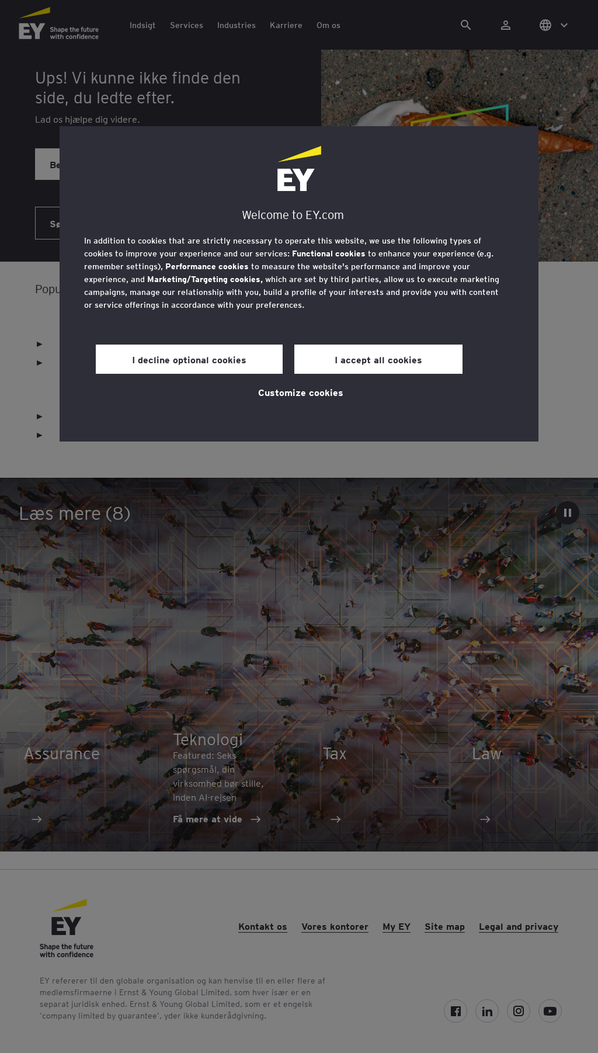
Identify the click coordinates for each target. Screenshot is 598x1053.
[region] (299, 284)
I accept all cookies (378, 359)
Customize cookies (300, 391)
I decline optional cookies (189, 359)
